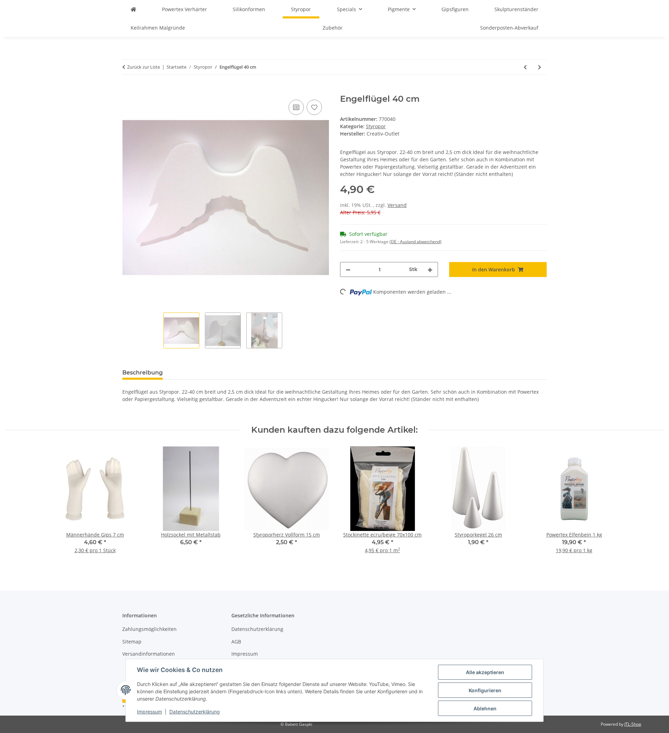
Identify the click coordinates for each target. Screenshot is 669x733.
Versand (397, 205)
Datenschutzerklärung (194, 712)
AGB (236, 641)
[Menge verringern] (348, 269)
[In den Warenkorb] (127, 90)
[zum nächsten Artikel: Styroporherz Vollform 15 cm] (539, 67)
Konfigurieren (485, 690)
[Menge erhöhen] (430, 269)
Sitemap (131, 641)
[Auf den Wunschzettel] (314, 107)
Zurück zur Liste (143, 67)
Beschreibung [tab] (142, 372)
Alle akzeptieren (485, 672)
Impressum (149, 712)
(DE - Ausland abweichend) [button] (415, 242)
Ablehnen (485, 708)
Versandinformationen (148, 653)
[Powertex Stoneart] (133, 9)
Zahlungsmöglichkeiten (149, 629)
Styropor (376, 126)
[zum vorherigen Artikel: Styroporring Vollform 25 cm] (525, 67)
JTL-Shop (632, 724)
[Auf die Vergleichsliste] (296, 107)
